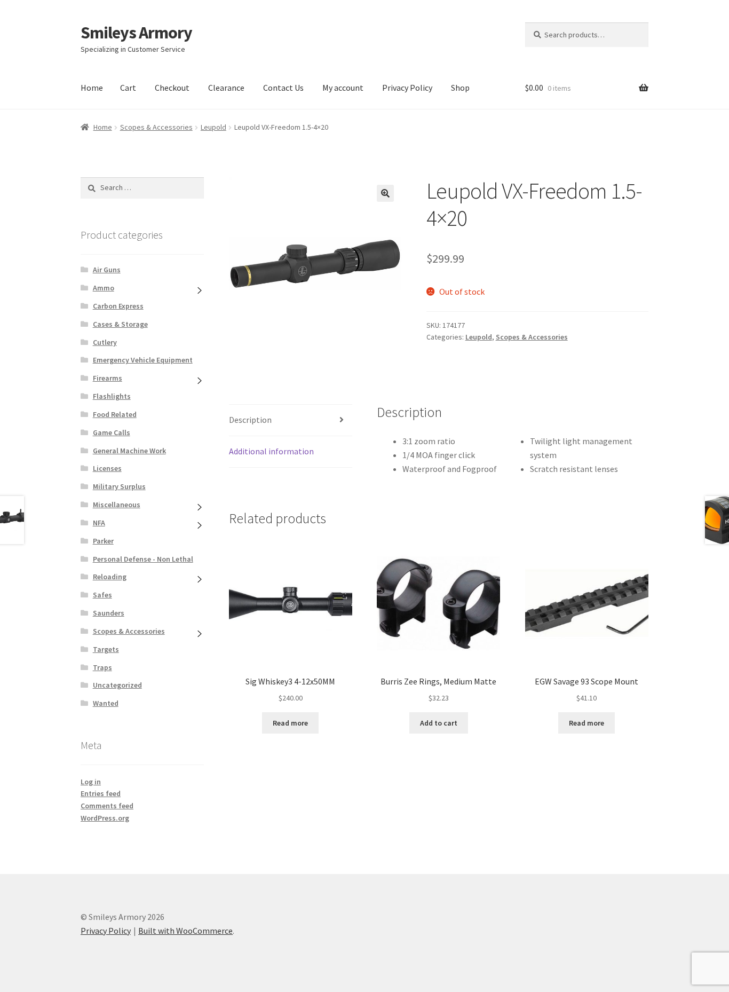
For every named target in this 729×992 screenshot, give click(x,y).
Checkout (172, 87)
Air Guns (107, 269)
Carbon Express (118, 306)
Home (92, 87)
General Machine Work (129, 450)
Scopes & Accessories (156, 127)
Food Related (115, 414)
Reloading (109, 576)
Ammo (103, 288)
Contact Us (283, 87)
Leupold (213, 127)
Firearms (107, 378)
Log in (91, 781)
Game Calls (111, 432)
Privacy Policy (407, 87)
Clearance (226, 87)
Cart (128, 87)
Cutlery (105, 342)
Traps (102, 667)
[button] (385, 193)
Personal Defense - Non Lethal (143, 559)
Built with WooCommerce (185, 930)
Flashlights (112, 396)
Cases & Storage (120, 324)
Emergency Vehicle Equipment (143, 360)
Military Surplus (119, 486)
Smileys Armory (136, 32)
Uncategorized (117, 685)
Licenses (107, 468)
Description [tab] (250, 419)
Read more (290, 723)
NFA (99, 523)
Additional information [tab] (271, 451)
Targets (106, 649)
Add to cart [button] (438, 723)
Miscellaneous (116, 504)
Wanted (105, 703)
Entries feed (101, 793)
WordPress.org (105, 818)
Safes (102, 595)
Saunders (108, 613)
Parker (103, 541)
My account (342, 87)
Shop (460, 87)
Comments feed (107, 805)
